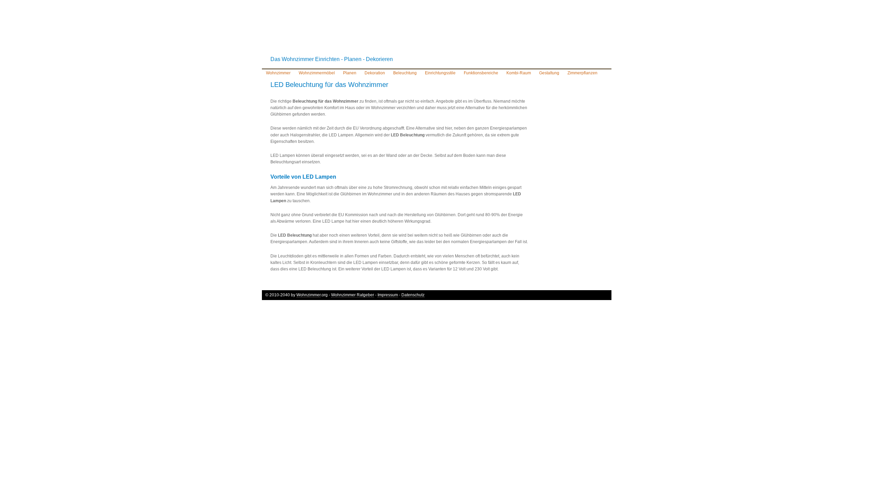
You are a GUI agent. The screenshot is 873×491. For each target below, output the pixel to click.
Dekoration (375, 73)
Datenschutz (413, 295)
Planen (349, 73)
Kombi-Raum (518, 73)
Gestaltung (549, 73)
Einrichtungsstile (440, 73)
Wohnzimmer (278, 73)
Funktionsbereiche (481, 73)
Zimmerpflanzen (582, 73)
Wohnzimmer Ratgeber (352, 295)
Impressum (388, 295)
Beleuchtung (405, 73)
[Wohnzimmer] (436, 32)
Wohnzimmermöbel (317, 73)
